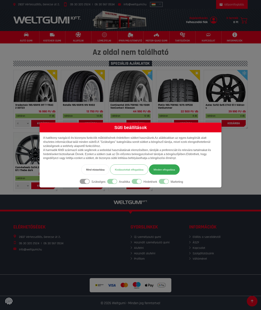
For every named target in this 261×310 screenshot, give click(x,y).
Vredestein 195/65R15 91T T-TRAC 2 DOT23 (34, 106)
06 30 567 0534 (105, 4)
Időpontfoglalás (234, 4)
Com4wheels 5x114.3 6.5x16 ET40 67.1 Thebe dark (34, 169)
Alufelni (139, 248)
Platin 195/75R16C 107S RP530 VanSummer (175, 106)
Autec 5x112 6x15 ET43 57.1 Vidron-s (225, 106)
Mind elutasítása (95, 169)
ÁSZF (196, 242)
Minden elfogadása (164, 169)
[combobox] (156, 4)
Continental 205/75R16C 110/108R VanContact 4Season (130, 106)
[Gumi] (35, 86)
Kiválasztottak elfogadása (129, 169)
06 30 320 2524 (80, 4)
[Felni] (226, 86)
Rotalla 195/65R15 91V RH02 (79, 105)
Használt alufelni (144, 253)
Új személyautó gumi (147, 237)
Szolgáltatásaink (203, 253)
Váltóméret (200, 259)
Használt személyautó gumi (152, 242)
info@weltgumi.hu (135, 4)
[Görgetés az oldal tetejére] (252, 301)
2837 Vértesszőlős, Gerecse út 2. (39, 4)
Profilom (139, 259)
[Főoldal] (47, 20)
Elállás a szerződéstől (207, 237)
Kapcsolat (199, 248)
